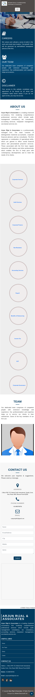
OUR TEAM (7, 62)
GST (17, 361)
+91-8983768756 (17, 506)
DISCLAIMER (8, 85)
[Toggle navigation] (17, 9)
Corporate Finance (17, 225)
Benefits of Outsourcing (17, 316)
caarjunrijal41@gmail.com (17, 518)
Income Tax (17, 338)
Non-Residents (18, 247)
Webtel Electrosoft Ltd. (21, 693)
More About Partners (16, 440)
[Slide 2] (17, 26)
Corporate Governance (19, 385)
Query (3, 651)
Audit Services (18, 202)
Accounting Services (17, 270)
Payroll (18, 293)
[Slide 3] (20, 26)
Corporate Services (17, 179)
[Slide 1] (14, 26)
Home (3, 643)
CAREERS (7, 38)
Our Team (4, 647)
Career (3, 655)
